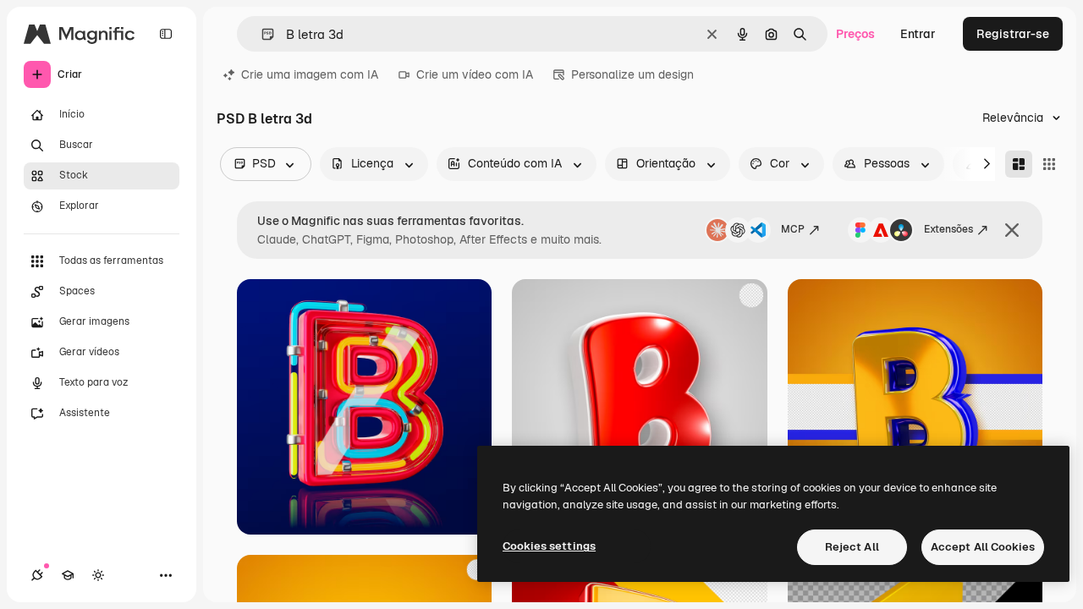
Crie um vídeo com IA (474, 74)
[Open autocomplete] (261, 34)
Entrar (918, 33)
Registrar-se (1012, 33)
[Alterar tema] (98, 575)
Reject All (852, 547)
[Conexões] (37, 575)
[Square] (1049, 164)
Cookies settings (549, 546)
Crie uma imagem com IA (309, 74)
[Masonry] (1018, 164)
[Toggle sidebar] (165, 33)
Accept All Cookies (983, 547)
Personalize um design (632, 74)
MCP (793, 229)
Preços (855, 33)
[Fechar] (1012, 230)
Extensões (948, 229)
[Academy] (67, 575)
